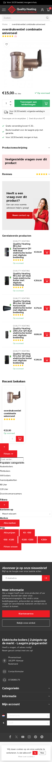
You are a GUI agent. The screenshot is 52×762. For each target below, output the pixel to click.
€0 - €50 (27, 532)
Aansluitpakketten (8, 480)
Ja (35, 752)
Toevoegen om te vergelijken (14, 118)
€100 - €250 (27, 539)
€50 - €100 (9, 539)
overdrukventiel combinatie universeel (28, 24)
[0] (48, 10)
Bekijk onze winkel (26, 623)
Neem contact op (20, 215)
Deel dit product (36, 118)
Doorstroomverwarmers (11, 493)
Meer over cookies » (26, 756)
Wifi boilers (5, 475)
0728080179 (14, 679)
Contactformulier (16, 671)
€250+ (44, 539)
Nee (42, 752)
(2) (15, 36)
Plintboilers (5, 471)
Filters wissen (11, 546)
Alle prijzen (9, 532)
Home (5, 24)
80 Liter (3, 484)
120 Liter (4, 489)
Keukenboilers (6, 466)
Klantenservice (26, 613)
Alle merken (10, 523)
